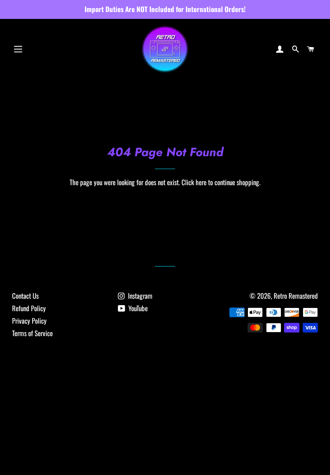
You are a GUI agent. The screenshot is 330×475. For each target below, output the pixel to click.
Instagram (139, 296)
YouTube (137, 308)
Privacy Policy (29, 321)
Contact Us (25, 296)
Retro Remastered (296, 296)
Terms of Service (32, 333)
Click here (194, 182)
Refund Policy (29, 308)
